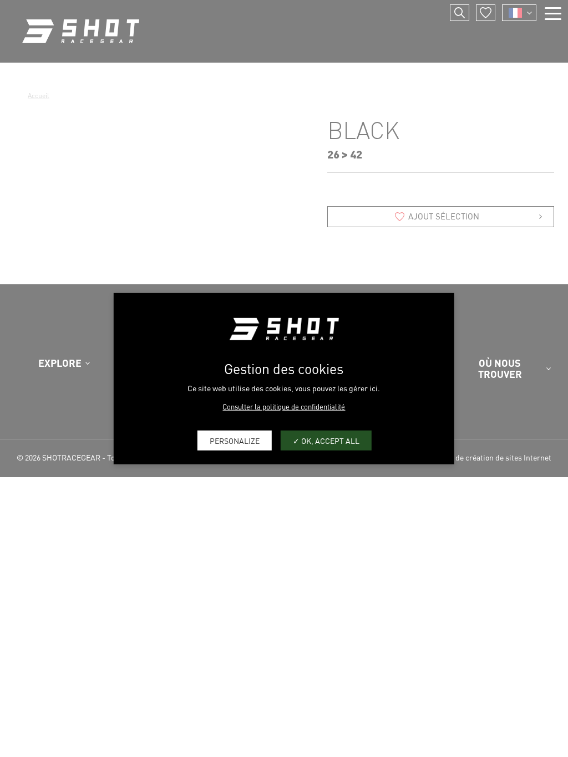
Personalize (235, 440)
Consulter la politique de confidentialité (283, 406)
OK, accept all (329, 440)
